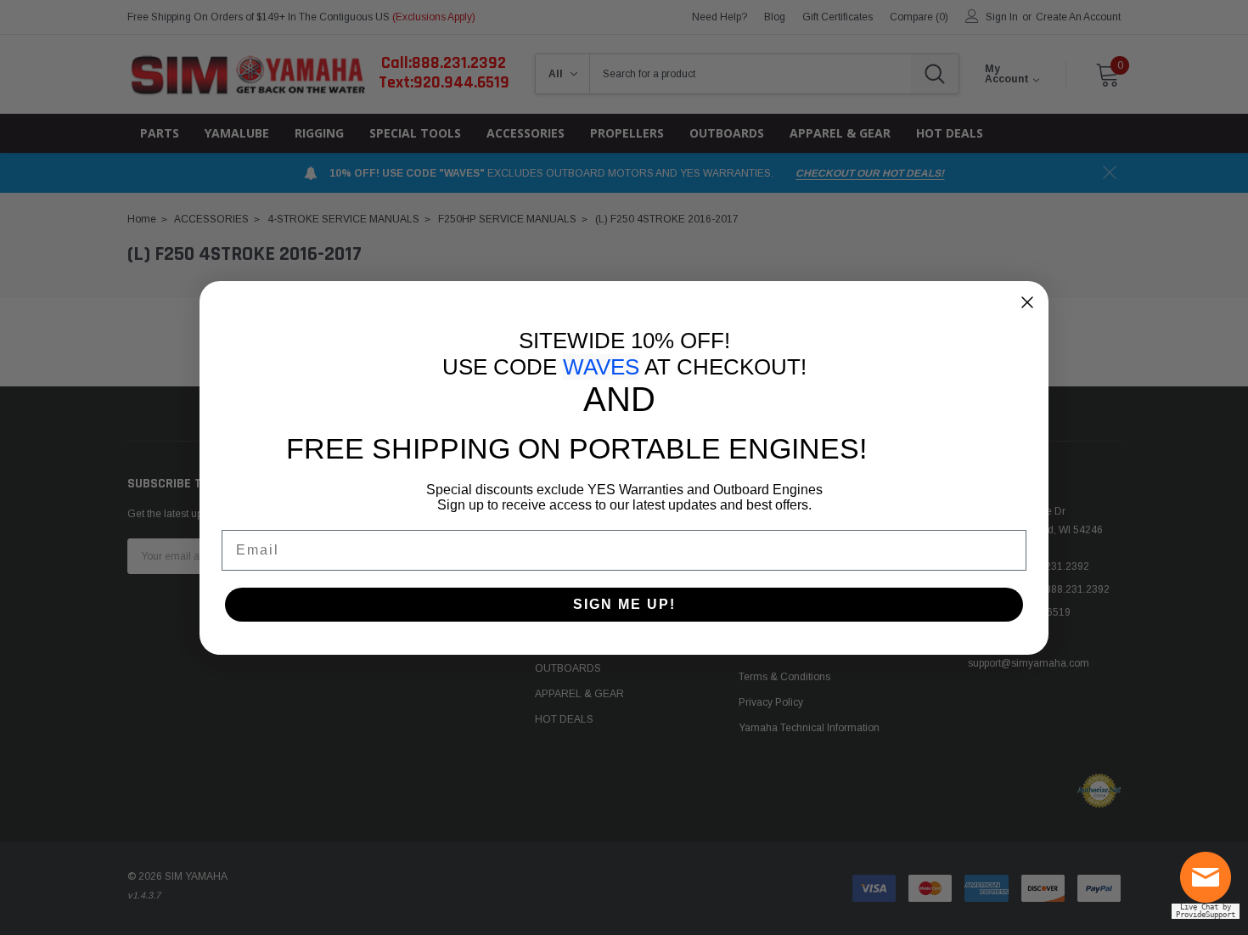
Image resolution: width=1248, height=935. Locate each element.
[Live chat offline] (1210, 884)
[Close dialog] (1027, 302)
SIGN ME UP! (624, 604)
